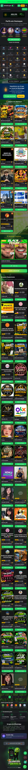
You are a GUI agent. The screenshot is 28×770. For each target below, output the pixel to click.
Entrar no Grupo (7, 124)
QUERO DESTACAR (14, 39)
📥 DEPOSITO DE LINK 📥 (15, 743)
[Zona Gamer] (25, 757)
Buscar (24, 9)
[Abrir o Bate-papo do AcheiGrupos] (25, 767)
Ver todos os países (22, 702)
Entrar (22, 5)
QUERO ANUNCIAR (14, 271)
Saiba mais (20, 96)
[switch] (13, 5)
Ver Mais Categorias (14, 81)
